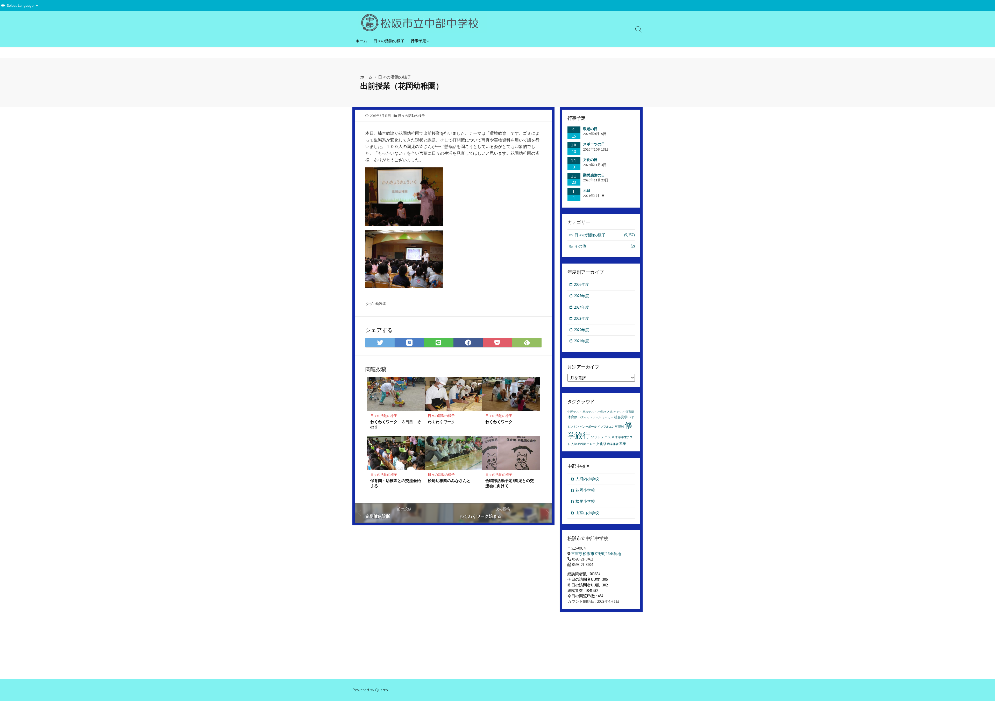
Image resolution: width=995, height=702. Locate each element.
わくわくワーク (441, 421)
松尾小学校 (585, 501)
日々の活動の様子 (388, 40)
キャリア (619, 412)
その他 (604, 246)
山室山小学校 (587, 512)
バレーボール (588, 426)
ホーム (361, 40)
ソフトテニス (601, 437)
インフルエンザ (607, 426)
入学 (574, 444)
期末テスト (589, 412)
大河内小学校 (587, 478)
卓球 (614, 437)
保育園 (630, 412)
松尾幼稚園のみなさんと (449, 480)
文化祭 (601, 444)
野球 (621, 426)
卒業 (622, 444)
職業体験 (613, 444)
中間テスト (574, 412)
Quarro (381, 689)
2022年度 (581, 329)
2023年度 (581, 318)
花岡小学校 (585, 490)
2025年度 (581, 295)
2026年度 (581, 284)
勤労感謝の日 (594, 175)
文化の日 (590, 159)
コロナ (591, 444)
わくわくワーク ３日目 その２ (395, 424)
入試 (610, 412)
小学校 (602, 412)
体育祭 (572, 417)
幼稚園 (380, 303)
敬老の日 (590, 128)
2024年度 (581, 307)
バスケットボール (589, 417)
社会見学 (621, 417)
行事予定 (418, 40)
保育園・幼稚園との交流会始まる (395, 483)
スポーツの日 (594, 144)
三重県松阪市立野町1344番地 (596, 553)
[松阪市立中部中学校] (422, 22)
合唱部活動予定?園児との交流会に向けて (509, 483)
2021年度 (581, 340)
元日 (586, 190)
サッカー (607, 417)
